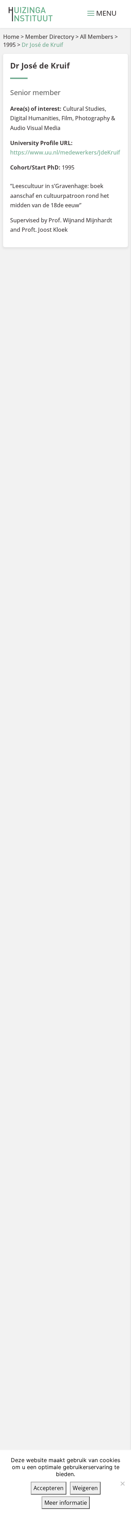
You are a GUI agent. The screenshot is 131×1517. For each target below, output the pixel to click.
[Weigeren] (122, 1483)
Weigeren (85, 1488)
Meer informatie (65, 1503)
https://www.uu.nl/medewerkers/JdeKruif (65, 152)
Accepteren (49, 1488)
